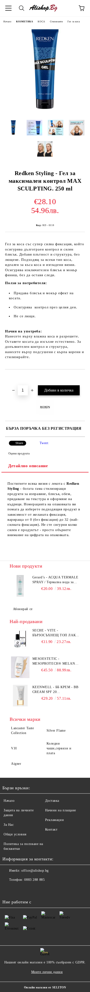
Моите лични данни (47, 972)
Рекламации (54, 820)
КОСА (41, 21)
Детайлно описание (28, 465)
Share (19, 443)
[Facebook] (8, 889)
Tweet (44, 443)
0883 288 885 (34, 880)
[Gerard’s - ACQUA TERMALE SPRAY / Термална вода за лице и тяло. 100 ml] (20, 586)
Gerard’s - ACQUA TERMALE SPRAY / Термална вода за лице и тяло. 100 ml (55, 580)
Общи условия (15, 834)
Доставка (52, 800)
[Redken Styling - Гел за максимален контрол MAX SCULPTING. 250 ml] (45, 112)
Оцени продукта (19, 453)
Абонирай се (23, 609)
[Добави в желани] (81, 377)
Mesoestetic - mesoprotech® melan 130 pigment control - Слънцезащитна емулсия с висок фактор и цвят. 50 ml (53, 661)
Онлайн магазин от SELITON (45, 987)
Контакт (51, 829)
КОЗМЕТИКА (24, 21)
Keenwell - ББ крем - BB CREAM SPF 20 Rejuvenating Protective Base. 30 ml (55, 689)
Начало (7, 21)
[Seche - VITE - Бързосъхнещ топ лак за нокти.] (20, 639)
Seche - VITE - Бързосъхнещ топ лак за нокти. (54, 633)
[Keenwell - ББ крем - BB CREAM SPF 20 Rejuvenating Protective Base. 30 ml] (20, 695)
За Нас (9, 825)
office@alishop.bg (35, 870)
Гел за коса (73, 21)
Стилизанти (56, 21)
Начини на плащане (60, 810)
